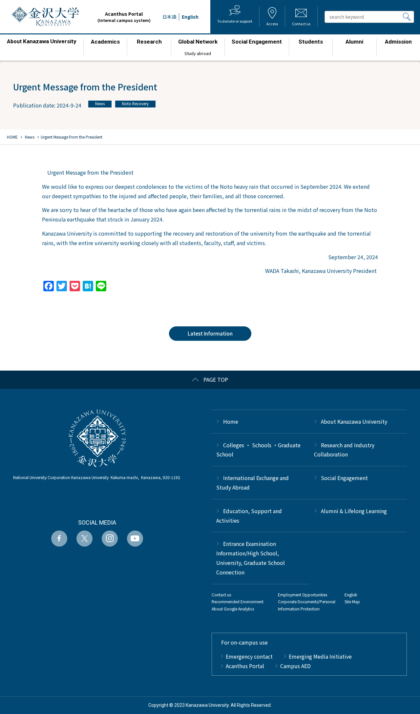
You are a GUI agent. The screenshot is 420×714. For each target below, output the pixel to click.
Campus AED (295, 666)
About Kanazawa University (354, 421)
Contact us (221, 594)
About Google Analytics (233, 608)
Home (230, 421)
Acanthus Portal (124, 16)
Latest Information (210, 333)
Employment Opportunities (302, 594)
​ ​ (41, 44)
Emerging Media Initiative (320, 656)
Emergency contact (249, 656)
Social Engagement (344, 478)
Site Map (352, 601)
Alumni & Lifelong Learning (354, 511)
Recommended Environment (237, 601)
